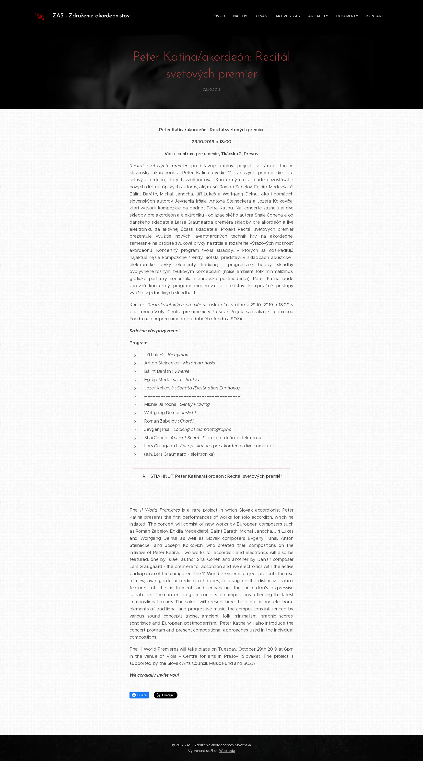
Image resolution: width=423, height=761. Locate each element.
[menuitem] (219, 16)
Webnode (227, 750)
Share (141, 695)
